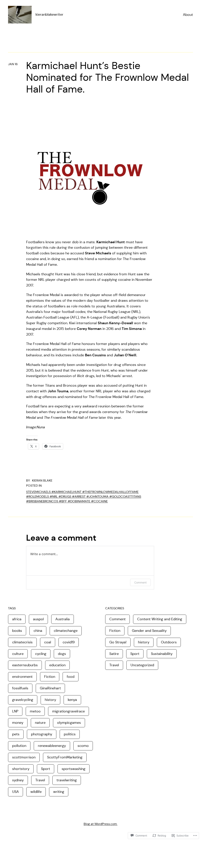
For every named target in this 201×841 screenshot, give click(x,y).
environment (22, 676)
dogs (62, 654)
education (57, 665)
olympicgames (69, 722)
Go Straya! (117, 642)
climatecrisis (22, 642)
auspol (38, 619)
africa (16, 619)
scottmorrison (24, 757)
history (50, 700)
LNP (15, 711)
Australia (62, 619)
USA (15, 792)
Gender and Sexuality (149, 630)
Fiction (49, 676)
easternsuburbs (25, 665)
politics (70, 734)
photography (41, 734)
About (188, 15)
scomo (83, 746)
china (38, 630)
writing (58, 792)
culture (18, 654)
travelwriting (67, 780)
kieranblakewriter (49, 14)
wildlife (36, 792)
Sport (45, 769)
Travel (40, 780)
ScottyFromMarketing (64, 757)
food (70, 676)
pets (15, 734)
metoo (35, 711)
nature (40, 722)
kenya (72, 700)
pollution (19, 746)
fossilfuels (20, 688)
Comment (140, 582)
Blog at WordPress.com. (100, 824)
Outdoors (169, 642)
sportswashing (73, 769)
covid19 (69, 642)
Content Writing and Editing (159, 619)
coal (47, 642)
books (17, 630)
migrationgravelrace (68, 711)
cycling (40, 654)
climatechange (66, 630)
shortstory (20, 769)
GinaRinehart (50, 688)
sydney (18, 780)
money (17, 722)
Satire (114, 654)
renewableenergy (52, 746)
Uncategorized (142, 665)
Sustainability (162, 654)
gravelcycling (22, 700)
